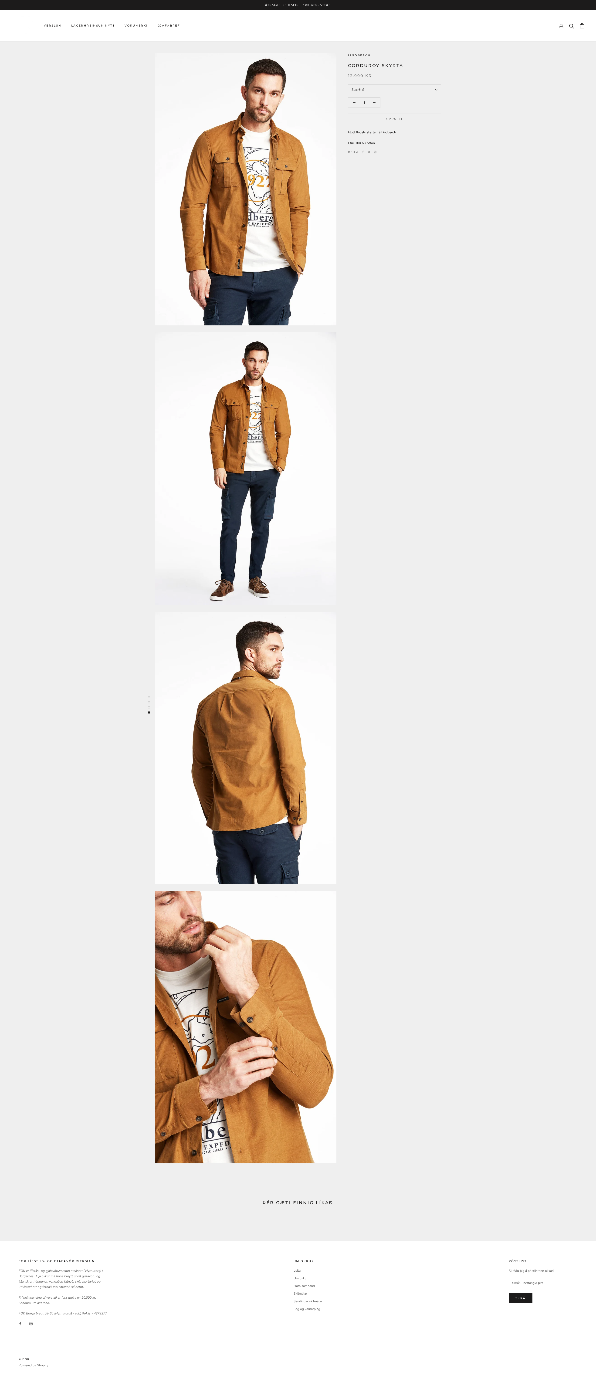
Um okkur (301, 1278)
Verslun (52, 25)
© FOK (24, 1359)
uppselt (394, 119)
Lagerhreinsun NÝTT (93, 25)
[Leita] (571, 25)
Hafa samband (304, 1286)
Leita (297, 1270)
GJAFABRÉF (169, 25)
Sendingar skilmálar (308, 1301)
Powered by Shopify (33, 1365)
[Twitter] (369, 152)
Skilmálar (300, 1293)
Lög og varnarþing (307, 1309)
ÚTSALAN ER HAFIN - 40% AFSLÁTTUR (298, 5)
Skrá (520, 1298)
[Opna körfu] (582, 25)
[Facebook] (363, 152)
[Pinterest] (375, 152)
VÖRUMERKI (136, 25)
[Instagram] (31, 1323)
